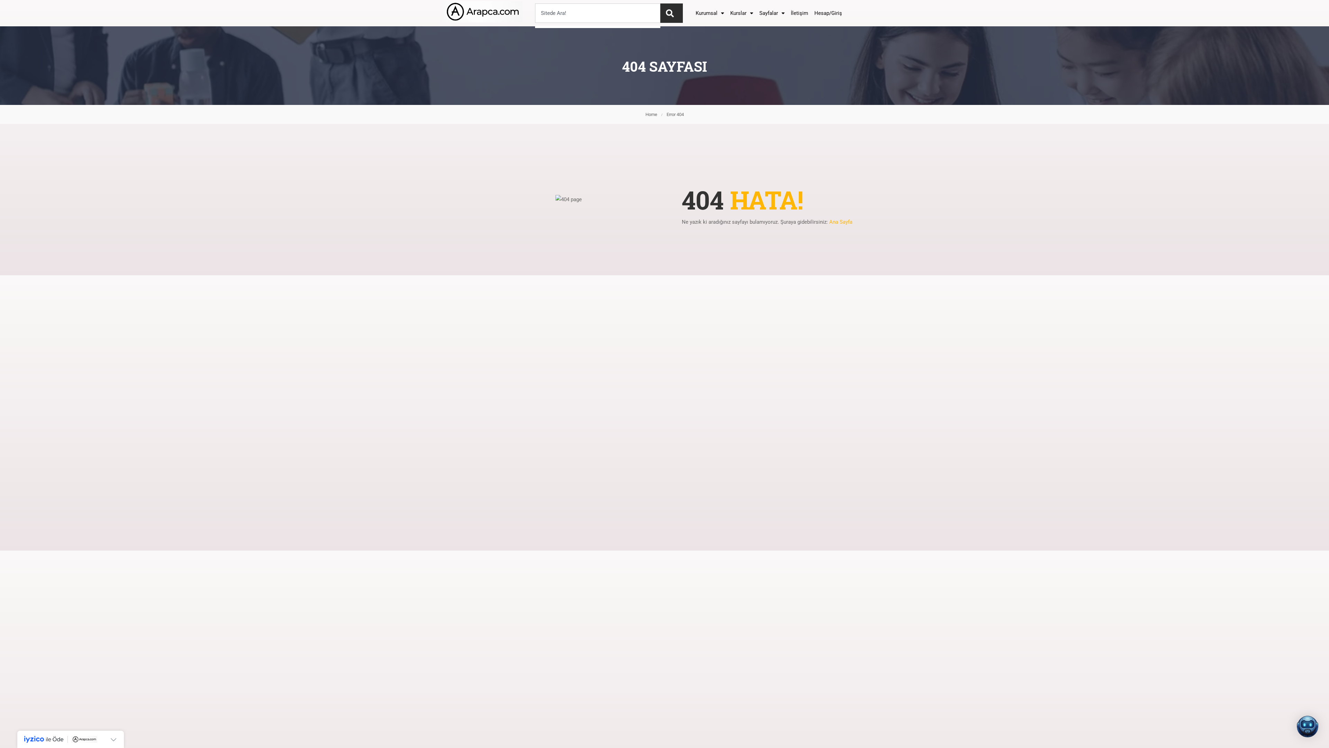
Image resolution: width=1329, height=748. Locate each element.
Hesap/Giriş (828, 13)
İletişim (799, 13)
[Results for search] (597, 27)
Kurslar (738, 13)
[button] (1307, 726)
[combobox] (597, 13)
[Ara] (671, 13)
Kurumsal (706, 13)
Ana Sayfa (840, 222)
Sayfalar (768, 13)
